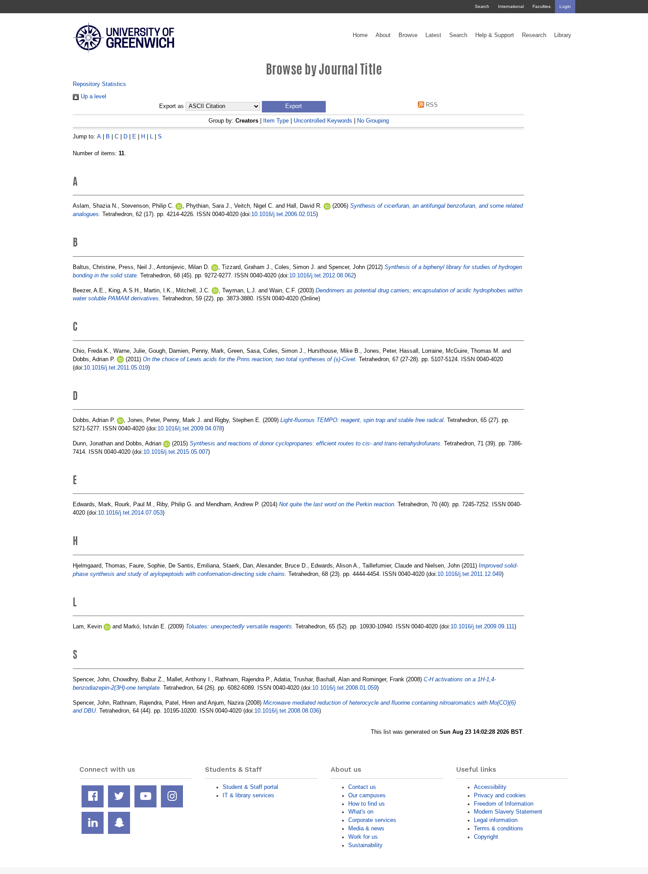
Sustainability (365, 845)
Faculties (542, 6)
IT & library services (248, 795)
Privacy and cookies (500, 795)
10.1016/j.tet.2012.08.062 (321, 275)
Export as (171, 106)
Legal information (496, 820)
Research (534, 35)
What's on (360, 811)
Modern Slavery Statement (508, 811)
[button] (294, 106)
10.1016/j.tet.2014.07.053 (130, 512)
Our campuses (367, 795)
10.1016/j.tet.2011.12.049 (469, 574)
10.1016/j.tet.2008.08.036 (286, 710)
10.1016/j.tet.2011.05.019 (116, 367)
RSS (431, 104)
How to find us (366, 803)
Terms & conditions (498, 828)
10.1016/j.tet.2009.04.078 (189, 428)
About (383, 35)
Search (482, 6)
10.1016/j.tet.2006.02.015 (283, 214)
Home (360, 35)
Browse (407, 35)
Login (565, 6)
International (511, 6)
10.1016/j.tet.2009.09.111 (482, 626)
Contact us (362, 787)
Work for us (363, 836)
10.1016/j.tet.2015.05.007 (175, 451)
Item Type (276, 120)
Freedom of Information (503, 803)
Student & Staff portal (250, 787)
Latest (433, 35)
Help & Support (494, 35)
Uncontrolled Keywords (323, 120)
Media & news (366, 828)
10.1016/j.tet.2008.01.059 (344, 687)
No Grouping (373, 120)
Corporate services (372, 820)
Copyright (486, 836)
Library (562, 35)
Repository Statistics (99, 84)
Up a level (92, 96)
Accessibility (490, 787)
